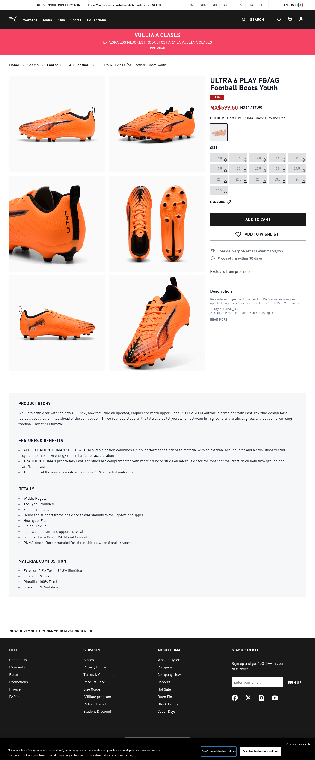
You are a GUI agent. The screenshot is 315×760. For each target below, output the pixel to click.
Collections (96, 20)
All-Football (79, 64)
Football (54, 64)
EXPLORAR (157, 48)
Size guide (217, 201)
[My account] (301, 19)
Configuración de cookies (219, 751)
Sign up (295, 682)
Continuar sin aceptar (299, 744)
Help (261, 5)
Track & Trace (207, 5)
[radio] (219, 132)
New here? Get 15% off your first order (47, 631)
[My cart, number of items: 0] (290, 19)
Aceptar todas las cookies (260, 751)
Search (257, 19)
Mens (47, 20)
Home (14, 64)
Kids (61, 20)
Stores (237, 5)
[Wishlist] (279, 19)
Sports (75, 20)
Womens (30, 20)
